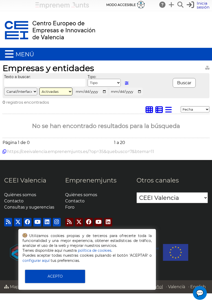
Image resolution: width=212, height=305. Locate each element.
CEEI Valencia (25, 180)
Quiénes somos (20, 194)
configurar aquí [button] (36, 260)
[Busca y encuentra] (180, 4)
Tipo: (92, 77)
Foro (69, 207)
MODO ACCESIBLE (121, 5)
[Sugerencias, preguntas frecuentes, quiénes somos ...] (162, 4)
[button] (199, 5)
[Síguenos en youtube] (37, 222)
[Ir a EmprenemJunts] (62, 7)
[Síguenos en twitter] (18, 222)
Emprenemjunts (91, 180)
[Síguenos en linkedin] (47, 222)
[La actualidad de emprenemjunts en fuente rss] (69, 222)
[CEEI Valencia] (50, 45)
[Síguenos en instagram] (57, 222)
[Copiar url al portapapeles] (4, 151)
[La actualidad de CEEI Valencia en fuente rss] (8, 222)
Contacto (14, 201)
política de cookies (94, 250)
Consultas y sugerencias (29, 207)
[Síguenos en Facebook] (28, 222)
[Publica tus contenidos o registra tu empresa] (171, 4)
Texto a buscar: (17, 77)
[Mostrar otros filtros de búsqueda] (127, 83)
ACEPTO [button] (55, 276)
